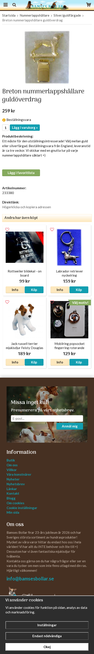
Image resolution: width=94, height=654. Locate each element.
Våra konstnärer (19, 474)
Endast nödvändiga (47, 636)
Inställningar (47, 625)
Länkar (12, 489)
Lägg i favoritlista (21, 173)
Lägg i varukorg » (25, 127)
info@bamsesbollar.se (30, 579)
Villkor (12, 470)
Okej (47, 647)
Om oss (12, 465)
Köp (34, 290)
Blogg (11, 498)
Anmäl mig (70, 426)
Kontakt (13, 493)
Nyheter (13, 479)
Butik (11, 460)
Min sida (13, 512)
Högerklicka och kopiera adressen (26, 207)
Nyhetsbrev (16, 484)
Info (15, 290)
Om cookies (15, 503)
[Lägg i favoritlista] (7, 229)
